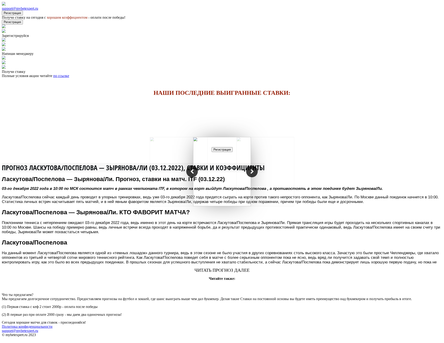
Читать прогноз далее (222, 270)
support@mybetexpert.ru (20, 8)
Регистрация (12, 13)
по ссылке (61, 76)
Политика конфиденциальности (27, 326)
